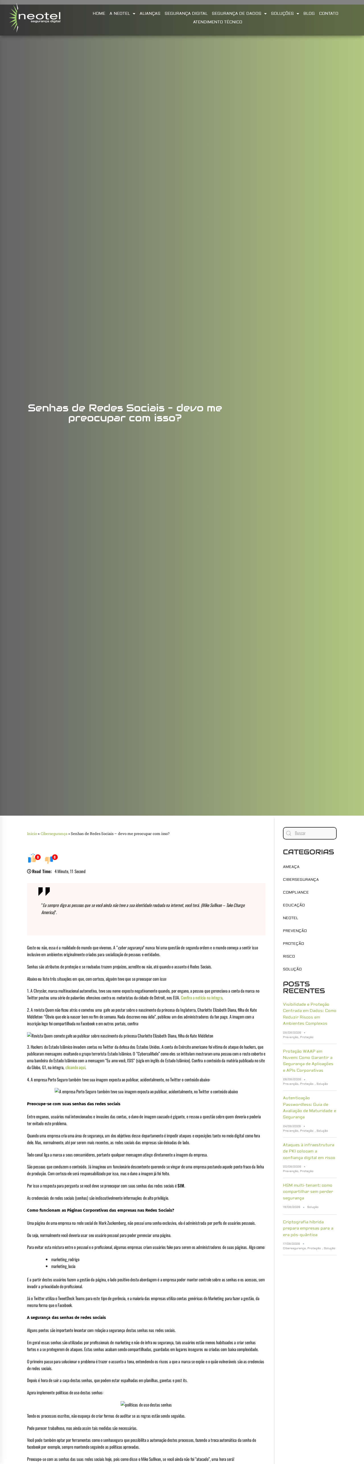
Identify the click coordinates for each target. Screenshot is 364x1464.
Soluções (282, 13)
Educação (294, 905)
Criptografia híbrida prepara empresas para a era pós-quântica (308, 1229)
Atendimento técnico (217, 22)
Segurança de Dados (236, 13)
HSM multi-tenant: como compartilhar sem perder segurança (308, 1192)
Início (32, 833)
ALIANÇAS (150, 13)
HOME (99, 13)
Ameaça (291, 867)
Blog (309, 13)
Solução (292, 969)
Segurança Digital (186, 13)
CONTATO (328, 13)
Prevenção (295, 931)
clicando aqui (75, 1067)
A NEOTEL (119, 13)
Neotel (290, 918)
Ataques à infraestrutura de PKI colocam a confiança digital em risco (309, 1151)
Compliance (296, 892)
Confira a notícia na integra (201, 997)
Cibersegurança (54, 833)
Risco (289, 956)
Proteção (293, 943)
